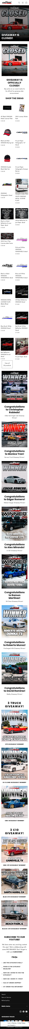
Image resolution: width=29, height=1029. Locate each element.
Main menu (6, 1006)
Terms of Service (6, 997)
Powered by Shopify (18, 1027)
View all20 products (7, 364)
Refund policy (6, 1000)
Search (4, 994)
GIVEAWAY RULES (8, 1017)
